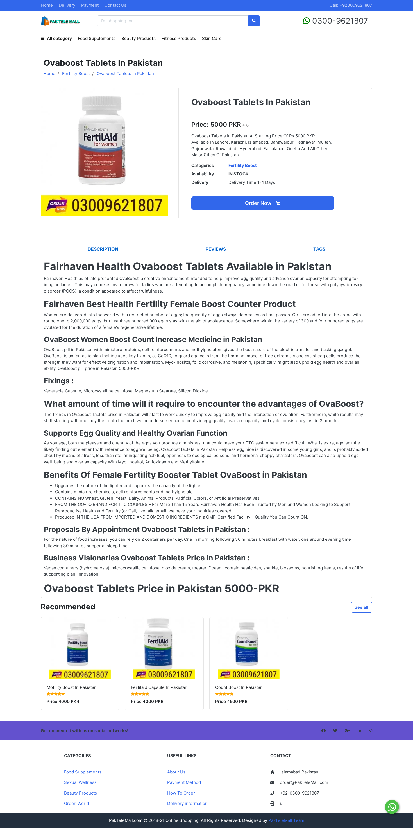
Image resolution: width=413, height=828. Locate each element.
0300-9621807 (339, 21)
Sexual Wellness (80, 782)
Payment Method (184, 782)
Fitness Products (179, 38)
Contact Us (115, 5)
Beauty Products (138, 38)
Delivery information (187, 803)
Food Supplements (96, 38)
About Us (176, 772)
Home (47, 5)
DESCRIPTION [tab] (103, 249)
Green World (76, 803)
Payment (90, 5)
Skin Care (212, 38)
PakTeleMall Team (286, 820)
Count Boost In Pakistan (239, 687)
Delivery (67, 5)
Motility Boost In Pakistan (72, 687)
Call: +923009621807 (351, 5)
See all (361, 607)
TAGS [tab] (319, 249)
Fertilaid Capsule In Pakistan (159, 687)
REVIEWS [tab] (216, 249)
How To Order (181, 793)
